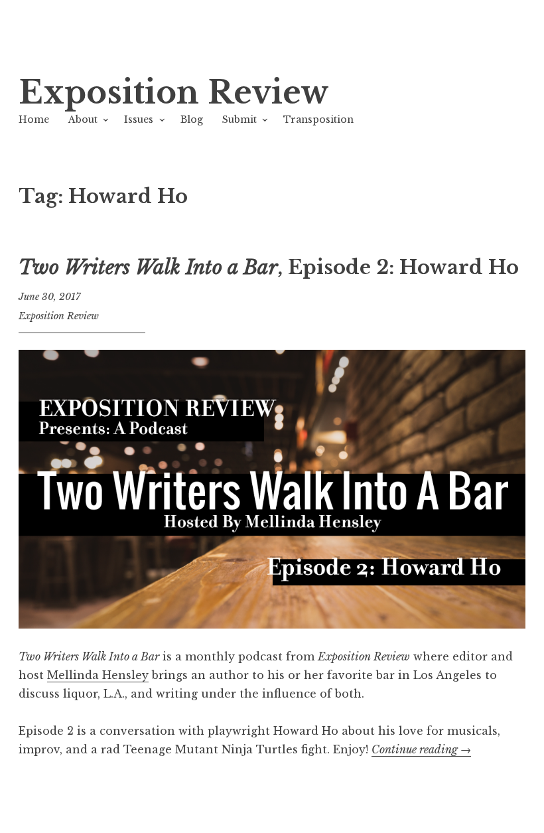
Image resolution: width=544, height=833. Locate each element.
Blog (191, 119)
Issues (138, 119)
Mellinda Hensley (98, 675)
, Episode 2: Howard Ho (269, 267)
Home (34, 119)
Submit (239, 119)
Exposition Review (174, 92)
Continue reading (421, 750)
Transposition (318, 119)
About (83, 119)
